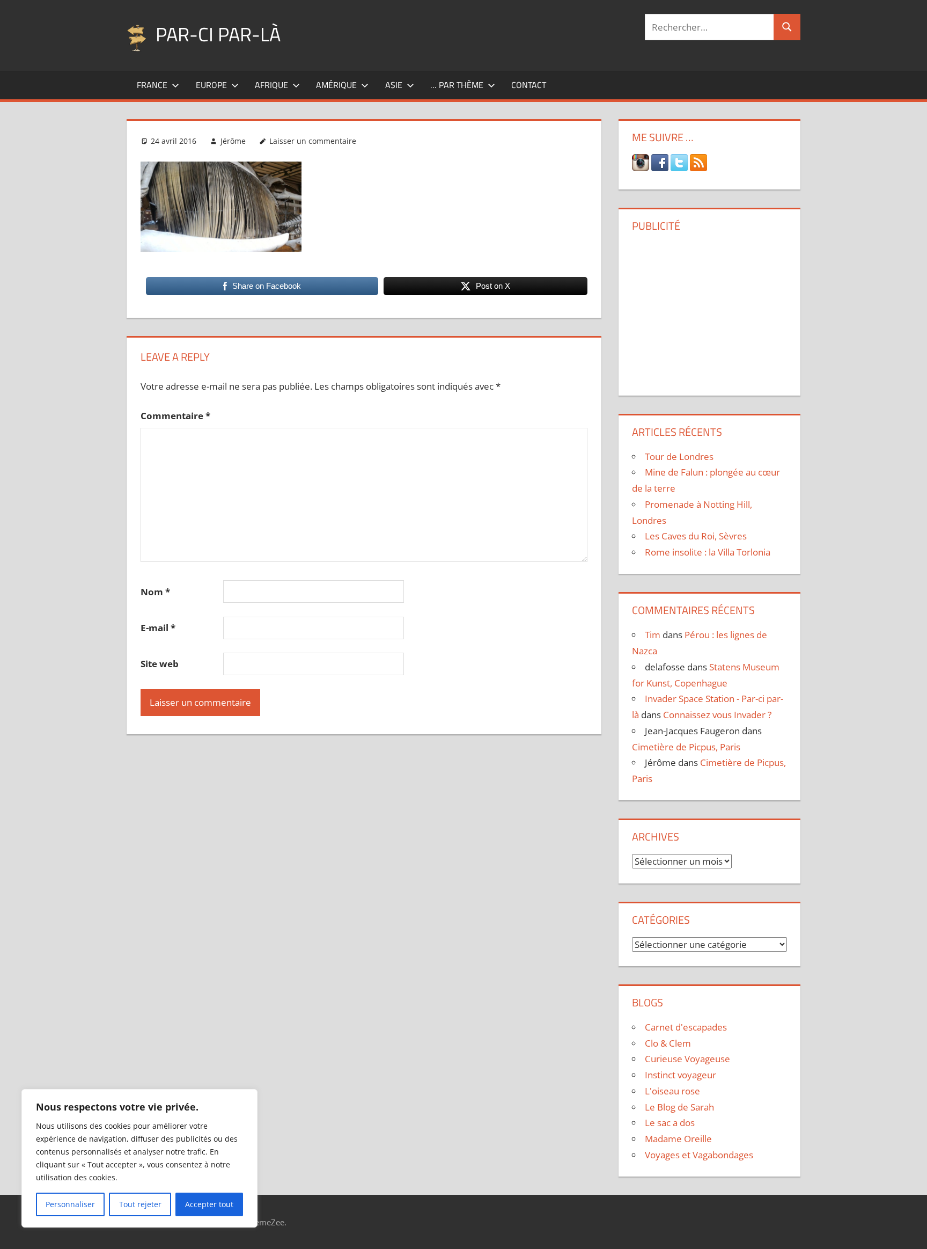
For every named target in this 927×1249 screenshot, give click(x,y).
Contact (528, 84)
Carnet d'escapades (686, 1027)
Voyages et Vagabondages (699, 1155)
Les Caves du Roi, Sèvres (696, 536)
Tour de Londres (679, 456)
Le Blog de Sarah (679, 1107)
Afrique (271, 84)
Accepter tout (209, 1204)
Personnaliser (70, 1204)
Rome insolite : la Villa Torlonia (707, 552)
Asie (393, 84)
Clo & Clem (668, 1043)
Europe (211, 84)
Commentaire (175, 416)
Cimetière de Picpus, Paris (686, 747)
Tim (652, 635)
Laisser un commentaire (312, 141)
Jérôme (233, 141)
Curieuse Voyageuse (687, 1059)
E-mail (158, 628)
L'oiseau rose (672, 1091)
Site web (160, 664)
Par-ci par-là (218, 34)
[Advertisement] (709, 310)
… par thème (456, 84)
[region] (139, 1158)
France (152, 84)
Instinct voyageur (680, 1075)
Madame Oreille (678, 1139)
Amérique (336, 84)
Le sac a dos (670, 1122)
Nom (155, 592)
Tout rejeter (140, 1204)
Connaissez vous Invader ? (717, 715)
